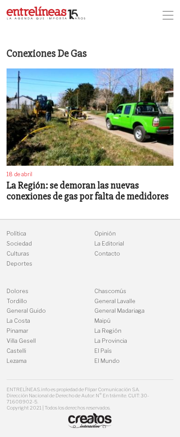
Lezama (17, 361)
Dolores (17, 291)
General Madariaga (119, 310)
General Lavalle (114, 301)
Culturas (18, 253)
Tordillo (17, 301)
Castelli (16, 351)
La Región (107, 331)
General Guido (26, 310)
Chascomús (110, 291)
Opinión (105, 233)
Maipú (102, 321)
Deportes (19, 263)
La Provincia (110, 341)
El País (103, 351)
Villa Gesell (21, 341)
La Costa (18, 321)
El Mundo (107, 361)
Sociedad (19, 243)
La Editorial (109, 243)
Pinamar (17, 331)
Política (16, 233)
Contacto (107, 253)
